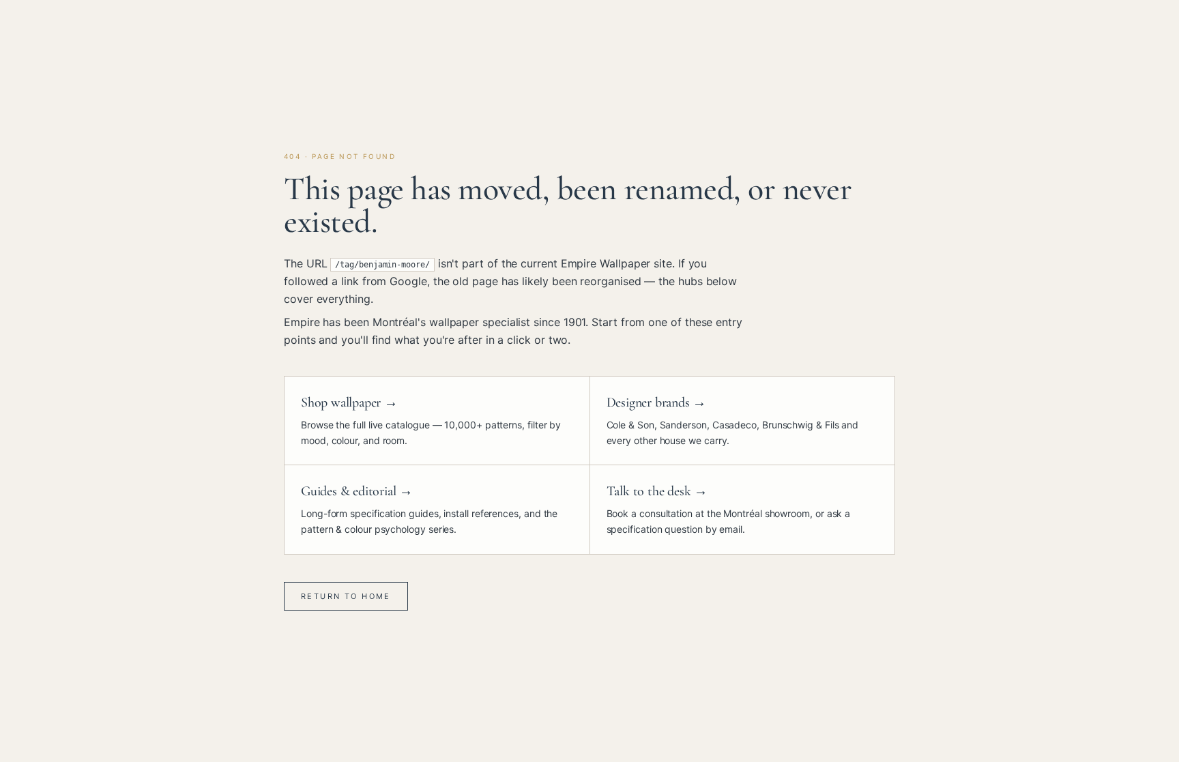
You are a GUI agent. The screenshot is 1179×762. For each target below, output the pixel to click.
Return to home (346, 596)
